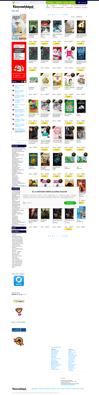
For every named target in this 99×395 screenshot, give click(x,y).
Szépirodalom (15, 179)
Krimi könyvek (15, 166)
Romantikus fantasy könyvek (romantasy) (18, 170)
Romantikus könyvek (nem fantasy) (17, 174)
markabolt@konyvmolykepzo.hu (68, 384)
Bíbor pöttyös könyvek (16, 236)
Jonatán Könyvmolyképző (17, 241)
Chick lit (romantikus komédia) (18, 147)
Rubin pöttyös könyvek (17, 255)
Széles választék (15, 258)
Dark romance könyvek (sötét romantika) (18, 152)
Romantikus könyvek (16, 172)
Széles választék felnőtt (17, 260)
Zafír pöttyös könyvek (16, 265)
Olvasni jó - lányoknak (16, 251)
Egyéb (13, 267)
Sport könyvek (15, 177)
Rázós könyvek (15, 254)
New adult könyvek (16, 167)
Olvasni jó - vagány (16, 253)
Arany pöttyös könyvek (16, 233)
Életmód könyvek (15, 153)
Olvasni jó (14, 250)
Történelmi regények (16, 182)
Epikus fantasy (15, 156)
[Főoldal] (13, 2)
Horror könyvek (15, 159)
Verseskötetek (15, 184)
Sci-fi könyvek (15, 175)
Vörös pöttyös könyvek (16, 264)
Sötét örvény (14, 257)
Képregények (15, 163)
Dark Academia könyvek (17, 150)
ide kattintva (65, 197)
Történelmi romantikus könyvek (18, 183)
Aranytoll (14, 234)
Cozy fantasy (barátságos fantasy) (19, 148)
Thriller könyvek (15, 180)
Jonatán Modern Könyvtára (17, 243)
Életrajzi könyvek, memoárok (18, 155)
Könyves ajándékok (16, 164)
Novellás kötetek (15, 168)
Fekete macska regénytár (17, 240)
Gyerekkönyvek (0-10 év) (17, 158)
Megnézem (18, 75)
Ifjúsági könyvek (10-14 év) (17, 161)
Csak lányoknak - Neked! (17, 237)
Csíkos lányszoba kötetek (17, 239)
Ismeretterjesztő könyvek (17, 162)
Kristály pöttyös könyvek (17, 246)
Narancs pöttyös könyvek (17, 248)
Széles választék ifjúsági (17, 262)
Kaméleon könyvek (16, 244)
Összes (18, 142)
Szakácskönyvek (15, 178)
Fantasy (13, 157)
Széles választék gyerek (17, 261)
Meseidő (14, 247)
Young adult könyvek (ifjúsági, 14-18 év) (19, 186)
